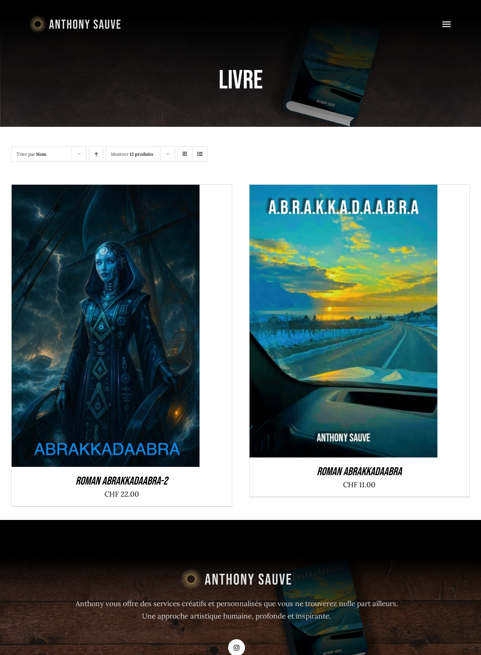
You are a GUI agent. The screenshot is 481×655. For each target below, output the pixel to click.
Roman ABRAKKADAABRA (359, 472)
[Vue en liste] (199, 154)
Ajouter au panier (88, 328)
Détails (139, 328)
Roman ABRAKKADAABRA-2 (122, 481)
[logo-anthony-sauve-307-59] (75, 18)
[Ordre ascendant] (96, 154)
